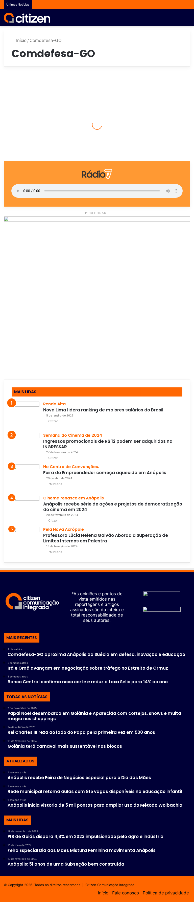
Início (21, 40)
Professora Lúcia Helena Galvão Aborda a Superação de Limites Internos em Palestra (105, 538)
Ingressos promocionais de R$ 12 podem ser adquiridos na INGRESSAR (108, 444)
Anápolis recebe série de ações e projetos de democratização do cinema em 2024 (112, 506)
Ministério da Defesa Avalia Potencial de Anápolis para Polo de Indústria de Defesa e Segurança (33, 109)
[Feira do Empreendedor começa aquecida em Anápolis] (25, 478)
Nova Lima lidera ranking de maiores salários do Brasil (103, 410)
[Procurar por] (178, 19)
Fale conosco (125, 892)
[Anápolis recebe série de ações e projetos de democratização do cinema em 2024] (25, 509)
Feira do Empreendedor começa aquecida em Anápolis (104, 473)
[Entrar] (170, 19)
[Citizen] (27, 18)
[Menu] (187, 19)
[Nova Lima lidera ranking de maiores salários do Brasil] (25, 415)
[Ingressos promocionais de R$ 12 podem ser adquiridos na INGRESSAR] (25, 447)
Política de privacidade (166, 892)
